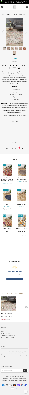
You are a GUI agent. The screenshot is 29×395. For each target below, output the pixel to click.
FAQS (11, 378)
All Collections (5, 333)
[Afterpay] (12, 389)
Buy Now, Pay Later (18, 2)
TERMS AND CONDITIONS (21, 380)
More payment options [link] (14, 136)
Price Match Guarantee (8, 337)
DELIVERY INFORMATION (19, 378)
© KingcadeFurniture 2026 (12, 376)
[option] (14, 32)
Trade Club (4, 339)
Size (14, 119)
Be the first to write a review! (14, 279)
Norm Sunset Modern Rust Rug (7, 314)
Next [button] (25, 32)
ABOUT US (5, 378)
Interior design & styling (8, 335)
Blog (2, 341)
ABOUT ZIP (11, 380)
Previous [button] (3, 32)
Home (2, 14)
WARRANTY (4, 380)
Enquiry (14, 142)
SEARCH (22, 376)
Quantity (14, 126)
